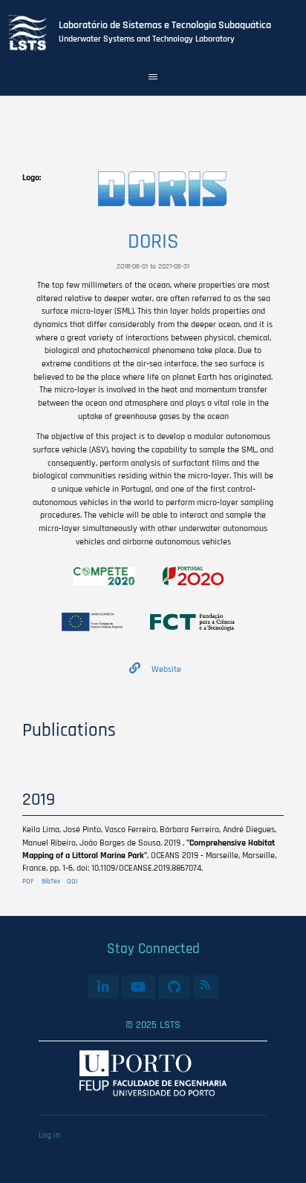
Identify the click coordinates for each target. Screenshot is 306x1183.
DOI (72, 881)
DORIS (153, 241)
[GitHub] (173, 987)
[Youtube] (138, 987)
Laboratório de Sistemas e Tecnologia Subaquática (165, 25)
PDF (28, 881)
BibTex (51, 881)
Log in (49, 1135)
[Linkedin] (103, 987)
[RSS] (205, 985)
